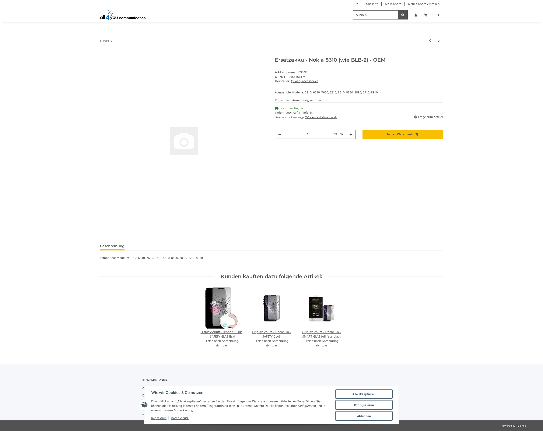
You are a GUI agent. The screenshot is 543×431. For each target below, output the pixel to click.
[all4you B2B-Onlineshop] (123, 15)
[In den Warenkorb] (103, 54)
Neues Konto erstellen (424, 4)
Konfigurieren (364, 405)
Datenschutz (180, 418)
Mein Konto (393, 4)
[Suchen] (403, 14)
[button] (415, 15)
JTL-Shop (521, 425)
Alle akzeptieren (364, 394)
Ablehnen (364, 416)
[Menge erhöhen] (350, 134)
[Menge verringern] (279, 134)
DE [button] (352, 4)
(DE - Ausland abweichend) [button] (321, 117)
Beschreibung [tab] (112, 246)
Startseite (371, 4)
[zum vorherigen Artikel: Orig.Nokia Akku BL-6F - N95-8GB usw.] (430, 40)
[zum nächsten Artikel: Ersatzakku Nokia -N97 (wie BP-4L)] (438, 40)
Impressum (159, 418)
